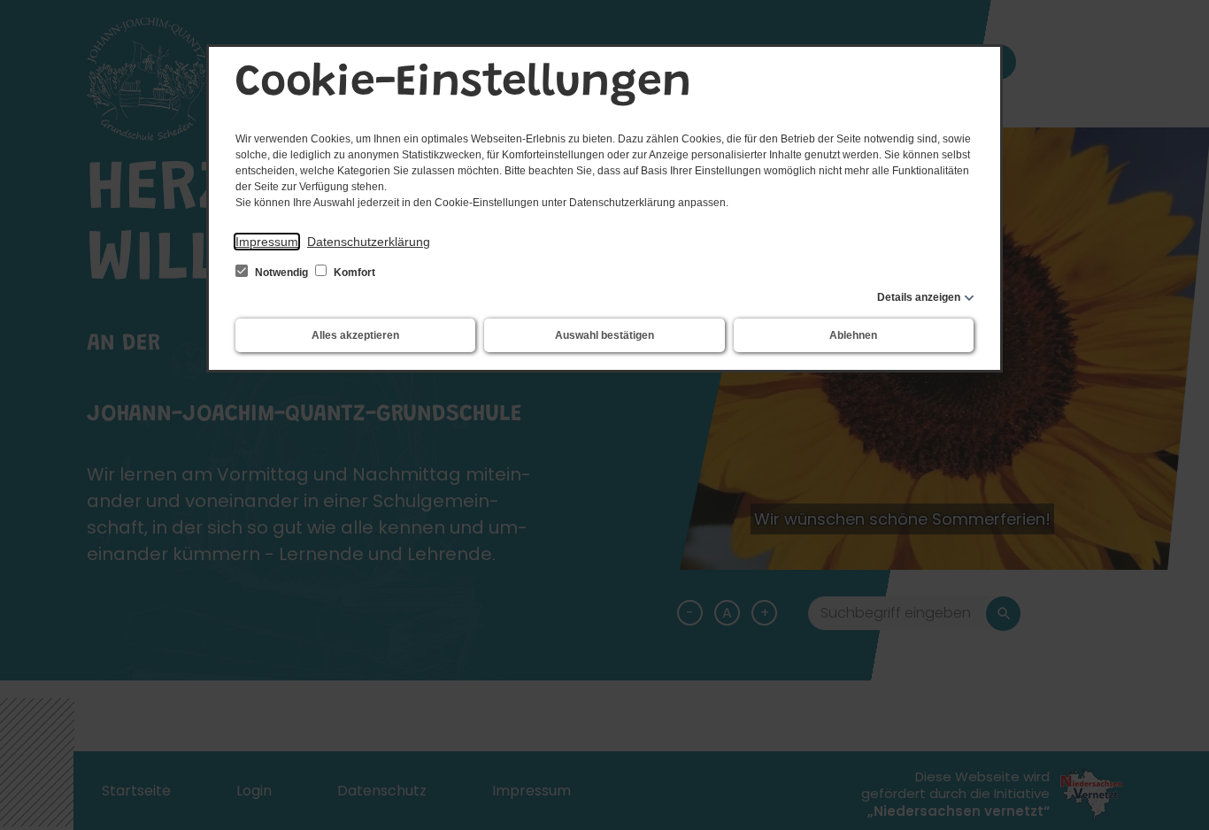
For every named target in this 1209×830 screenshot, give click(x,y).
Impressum (266, 241)
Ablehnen (853, 335)
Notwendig (281, 272)
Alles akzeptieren (355, 335)
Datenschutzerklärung (368, 241)
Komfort (353, 272)
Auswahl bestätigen (604, 335)
